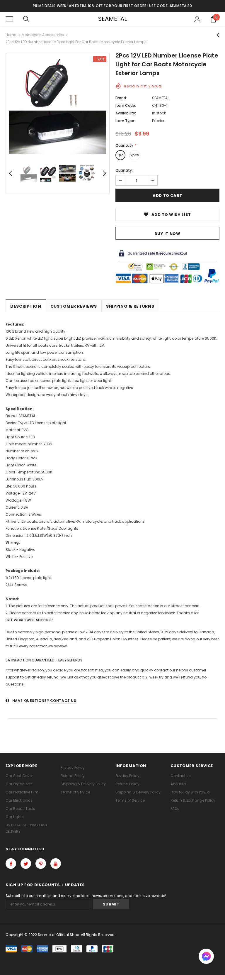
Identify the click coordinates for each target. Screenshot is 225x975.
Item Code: (125, 105)
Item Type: (125, 120)
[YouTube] (55, 863)
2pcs (134, 155)
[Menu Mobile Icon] (9, 19)
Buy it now (167, 233)
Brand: (121, 97)
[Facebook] (11, 863)
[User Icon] (197, 19)
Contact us (63, 700)
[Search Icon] (26, 19)
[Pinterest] (40, 863)
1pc (120, 155)
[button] (206, 957)
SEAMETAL (112, 19)
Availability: (125, 113)
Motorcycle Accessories (43, 34)
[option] (57, 105)
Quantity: (124, 170)
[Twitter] (26, 863)
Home (11, 34)
